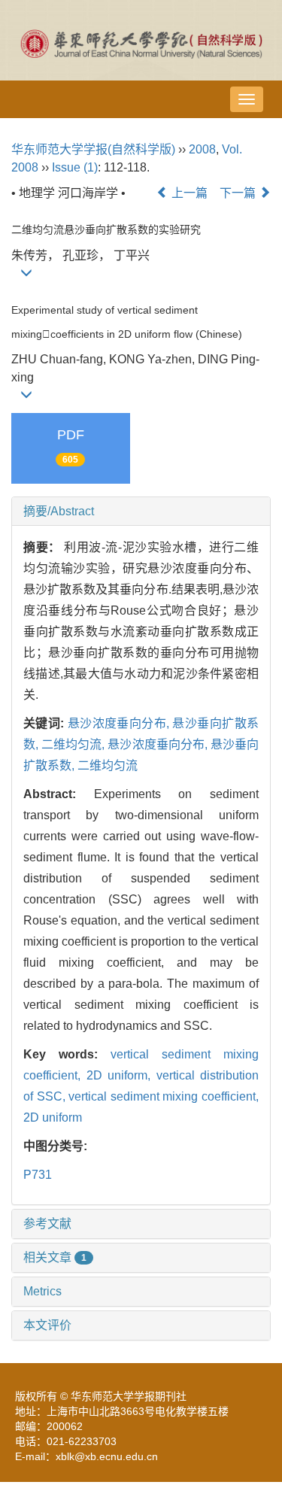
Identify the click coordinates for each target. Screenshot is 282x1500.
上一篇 (188, 193)
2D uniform (52, 1117)
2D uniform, (121, 1075)
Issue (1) (75, 167)
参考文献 (47, 1223)
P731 (37, 1174)
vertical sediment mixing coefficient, (163, 1096)
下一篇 (239, 193)
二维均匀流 (107, 765)
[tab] (141, 511)
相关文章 (54, 1257)
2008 (202, 149)
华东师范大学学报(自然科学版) (93, 149)
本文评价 (47, 1325)
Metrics (42, 1291)
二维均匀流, (74, 744)
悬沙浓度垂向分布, (120, 723)
